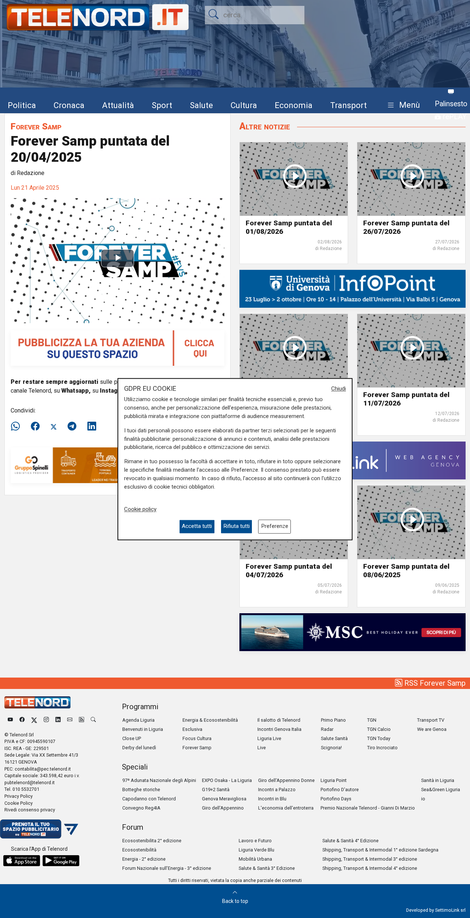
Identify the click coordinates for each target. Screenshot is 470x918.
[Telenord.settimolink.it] (117, 347)
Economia (293, 105)
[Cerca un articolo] (93, 720)
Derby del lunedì (139, 747)
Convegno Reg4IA (141, 808)
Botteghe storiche (141, 789)
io (423, 798)
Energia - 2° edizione (144, 859)
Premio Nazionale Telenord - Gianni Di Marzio (368, 808)
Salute (201, 105)
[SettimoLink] (352, 460)
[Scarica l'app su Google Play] (61, 860)
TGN (371, 720)
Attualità (118, 105)
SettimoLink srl (450, 910)
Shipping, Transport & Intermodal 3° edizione (369, 859)
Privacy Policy (18, 796)
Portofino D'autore (340, 789)
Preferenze (274, 526)
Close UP (131, 738)
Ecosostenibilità (139, 850)
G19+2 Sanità (215, 789)
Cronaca (69, 105)
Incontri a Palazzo (277, 789)
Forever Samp (36, 126)
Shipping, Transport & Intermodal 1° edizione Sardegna (380, 850)
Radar (327, 729)
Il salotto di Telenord (278, 720)
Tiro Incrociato (382, 747)
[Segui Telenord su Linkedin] (58, 720)
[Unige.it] (352, 288)
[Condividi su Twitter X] (53, 426)
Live (261, 747)
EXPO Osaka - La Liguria (227, 780)
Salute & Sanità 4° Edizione (350, 840)
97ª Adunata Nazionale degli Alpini (159, 780)
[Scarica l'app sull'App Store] (21, 860)
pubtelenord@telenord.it (29, 782)
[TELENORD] (37, 702)
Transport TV (430, 720)
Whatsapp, (76, 390)
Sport (162, 105)
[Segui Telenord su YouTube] (10, 720)
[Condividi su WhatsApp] (18, 426)
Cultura (244, 105)
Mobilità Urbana (255, 859)
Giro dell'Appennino (223, 808)
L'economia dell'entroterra (286, 808)
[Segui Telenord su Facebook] (22, 720)
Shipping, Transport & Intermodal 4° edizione (369, 868)
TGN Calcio (379, 729)
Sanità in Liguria (437, 780)
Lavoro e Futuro (255, 840)
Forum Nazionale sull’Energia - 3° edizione (166, 868)
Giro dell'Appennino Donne (286, 780)
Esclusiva (192, 729)
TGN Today (378, 738)
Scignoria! (331, 747)
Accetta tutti (197, 526)
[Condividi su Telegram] (72, 426)
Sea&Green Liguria (440, 789)
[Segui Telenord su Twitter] (34, 720)
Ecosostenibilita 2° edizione (151, 840)
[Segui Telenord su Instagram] (46, 720)
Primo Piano (333, 720)
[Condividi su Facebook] (35, 426)
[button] (402, 105)
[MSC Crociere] (352, 631)
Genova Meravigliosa (224, 798)
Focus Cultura (197, 738)
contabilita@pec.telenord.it (43, 769)
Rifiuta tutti (236, 526)
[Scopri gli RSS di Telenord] (81, 720)
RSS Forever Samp (434, 683)
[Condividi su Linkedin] (92, 426)
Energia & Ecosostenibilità (210, 720)
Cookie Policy (18, 803)
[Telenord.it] (39, 828)
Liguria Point (334, 780)
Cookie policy (140, 509)
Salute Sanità (334, 738)
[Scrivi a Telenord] (70, 720)
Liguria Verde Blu (256, 850)
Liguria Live (269, 738)
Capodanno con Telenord (149, 798)
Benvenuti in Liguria (142, 729)
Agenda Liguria (138, 720)
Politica (22, 105)
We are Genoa (431, 729)
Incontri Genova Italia (279, 729)
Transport (348, 105)
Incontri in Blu (272, 798)
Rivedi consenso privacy (29, 809)
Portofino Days (336, 798)
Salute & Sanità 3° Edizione (267, 868)
